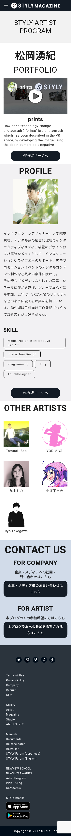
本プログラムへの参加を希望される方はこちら (35, 630)
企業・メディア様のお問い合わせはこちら (35, 589)
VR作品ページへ (35, 156)
